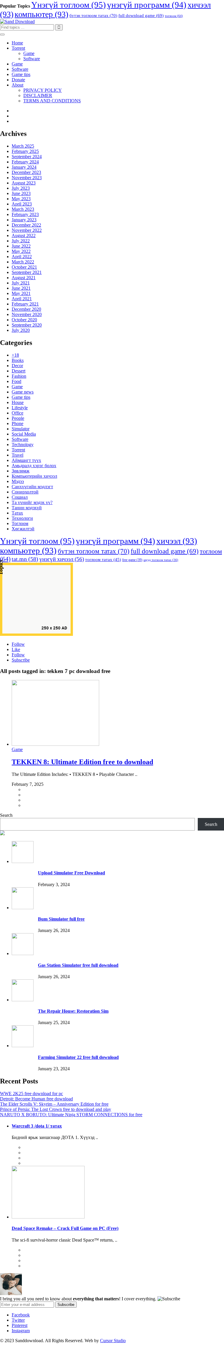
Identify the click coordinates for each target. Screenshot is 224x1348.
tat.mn (25, 559)
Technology (23, 444)
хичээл (176, 541)
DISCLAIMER (37, 95)
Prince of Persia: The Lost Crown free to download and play (55, 1109)
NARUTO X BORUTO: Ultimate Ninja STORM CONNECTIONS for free (71, 1114)
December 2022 (26, 224)
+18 (15, 355)
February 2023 (25, 214)
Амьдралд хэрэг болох (34, 465)
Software (31, 58)
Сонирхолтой (25, 491)
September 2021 (27, 272)
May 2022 (21, 251)
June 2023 (21, 193)
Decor (17, 365)
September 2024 (27, 156)
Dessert (18, 370)
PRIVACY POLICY (42, 90)
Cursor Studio (113, 1340)
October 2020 (24, 319)
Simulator (20, 428)
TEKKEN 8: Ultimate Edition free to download (82, 762)
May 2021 (21, 293)
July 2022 (21, 240)
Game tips (21, 74)
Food (16, 381)
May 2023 (21, 198)
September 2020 (27, 324)
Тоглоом (20, 523)
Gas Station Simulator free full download (78, 965)
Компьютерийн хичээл (34, 476)
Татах (17, 512)
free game (132, 560)
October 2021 (24, 267)
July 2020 (21, 330)
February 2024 (25, 161)
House (18, 402)
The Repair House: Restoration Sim (73, 1011)
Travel (17, 455)
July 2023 (21, 188)
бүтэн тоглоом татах (93, 15)
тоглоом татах (103, 559)
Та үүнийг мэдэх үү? (32, 502)
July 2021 (21, 282)
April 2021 (22, 298)
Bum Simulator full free (61, 918)
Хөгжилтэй (23, 528)
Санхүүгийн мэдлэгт (32, 486)
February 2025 (25, 151)
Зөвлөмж (20, 470)
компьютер (41, 14)
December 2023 (26, 172)
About (17, 84)
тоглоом (174, 16)
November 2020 (27, 314)
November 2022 (27, 230)
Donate (18, 79)
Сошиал (20, 497)
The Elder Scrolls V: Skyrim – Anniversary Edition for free (54, 1104)
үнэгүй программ (146, 4)
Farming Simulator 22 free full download (78, 1057)
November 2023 (27, 177)
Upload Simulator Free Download (71, 872)
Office (17, 412)
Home (17, 42)
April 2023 (22, 203)
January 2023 (24, 219)
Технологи (22, 518)
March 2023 (23, 209)
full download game (141, 15)
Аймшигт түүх (26, 460)
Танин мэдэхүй (27, 507)
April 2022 (22, 256)
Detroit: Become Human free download (36, 1098)
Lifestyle (20, 407)
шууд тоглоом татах (161, 560)
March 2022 (23, 261)
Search (6, 815)
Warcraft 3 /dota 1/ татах (37, 1125)
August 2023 (24, 182)
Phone (17, 423)
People (18, 418)
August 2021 (24, 277)
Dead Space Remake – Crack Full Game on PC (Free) (65, 1228)
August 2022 (24, 235)
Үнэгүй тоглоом (68, 4)
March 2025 (23, 146)
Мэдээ (18, 481)
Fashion (19, 376)
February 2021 (25, 303)
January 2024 (24, 167)
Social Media (24, 434)
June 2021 (21, 288)
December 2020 (26, 309)
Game (28, 53)
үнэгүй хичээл (61, 559)
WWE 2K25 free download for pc (31, 1093)
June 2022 (21, 246)
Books (18, 360)
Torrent (18, 48)
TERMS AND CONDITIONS (52, 100)
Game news (23, 391)
